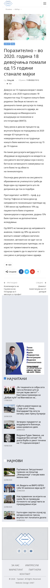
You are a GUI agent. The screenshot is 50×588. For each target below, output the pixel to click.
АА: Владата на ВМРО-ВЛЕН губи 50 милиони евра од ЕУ (31, 486)
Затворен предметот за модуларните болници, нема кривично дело (29, 424)
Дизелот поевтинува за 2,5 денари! (37, 289)
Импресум (32, 565)
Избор (7, 44)
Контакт (25, 574)
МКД (12, 44)
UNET (32, 583)
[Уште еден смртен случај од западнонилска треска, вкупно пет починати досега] (9, 515)
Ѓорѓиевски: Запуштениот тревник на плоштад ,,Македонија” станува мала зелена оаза (30, 473)
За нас (15, 565)
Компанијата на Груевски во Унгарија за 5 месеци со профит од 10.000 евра (12, 291)
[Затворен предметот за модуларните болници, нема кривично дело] (9, 425)
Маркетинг (16, 569)
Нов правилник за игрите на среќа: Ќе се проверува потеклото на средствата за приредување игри (31, 500)
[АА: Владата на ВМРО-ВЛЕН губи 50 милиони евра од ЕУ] (9, 488)
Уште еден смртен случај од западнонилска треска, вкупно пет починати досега (31, 515)
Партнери (35, 569)
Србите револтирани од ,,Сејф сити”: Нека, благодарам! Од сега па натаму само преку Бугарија (31, 409)
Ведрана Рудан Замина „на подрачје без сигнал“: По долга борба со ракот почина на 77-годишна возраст (31, 439)
